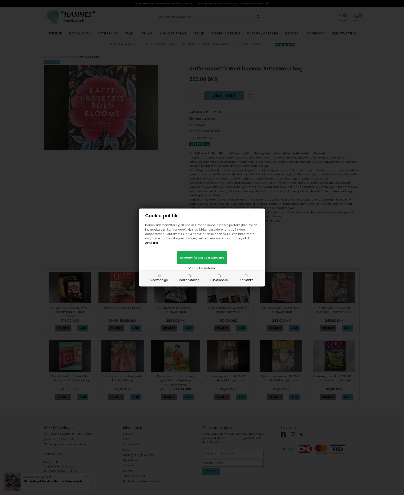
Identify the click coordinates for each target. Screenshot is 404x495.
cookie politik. (240, 238)
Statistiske (246, 280)
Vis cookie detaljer (202, 268)
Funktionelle (219, 280)
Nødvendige (159, 280)
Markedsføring (189, 280)
